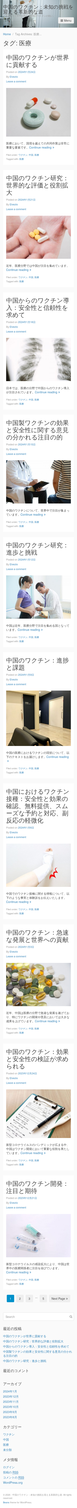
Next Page (58, 1298)
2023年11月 (11, 1401)
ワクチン (23, 154)
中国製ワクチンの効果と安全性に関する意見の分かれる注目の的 (37, 429)
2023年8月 (10, 1417)
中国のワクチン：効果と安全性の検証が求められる (37, 1058)
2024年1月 (10, 1391)
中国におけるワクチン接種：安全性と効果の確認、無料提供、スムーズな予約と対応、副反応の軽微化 (37, 805)
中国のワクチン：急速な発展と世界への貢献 (37, 936)
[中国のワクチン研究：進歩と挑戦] (38, 597)
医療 (36, 154)
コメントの (13, 1477)
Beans (6, 1502)
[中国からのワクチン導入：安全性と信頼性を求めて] (38, 359)
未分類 (7, 1450)
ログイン (9, 1467)
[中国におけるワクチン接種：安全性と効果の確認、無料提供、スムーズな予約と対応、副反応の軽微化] (38, 865)
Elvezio (14, 76)
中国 (31, 154)
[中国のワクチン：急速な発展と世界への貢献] (38, 984)
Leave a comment (16, 81)
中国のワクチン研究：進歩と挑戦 (37, 548)
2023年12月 (11, 1396)
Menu (67, 20)
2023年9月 (10, 1412)
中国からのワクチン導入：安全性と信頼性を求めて (37, 307)
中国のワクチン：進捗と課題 (37, 664)
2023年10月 (11, 1407)
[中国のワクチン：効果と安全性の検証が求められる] (38, 1113)
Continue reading (40, 147)
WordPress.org (13, 1482)
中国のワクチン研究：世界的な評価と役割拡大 (37, 185)
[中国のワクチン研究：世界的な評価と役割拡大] (38, 237)
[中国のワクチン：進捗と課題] (38, 718)
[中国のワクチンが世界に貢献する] (38, 112)
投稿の (10, 1472)
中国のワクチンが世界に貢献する (37, 61)
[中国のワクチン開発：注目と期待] (38, 1235)
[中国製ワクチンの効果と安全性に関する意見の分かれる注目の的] (38, 481)
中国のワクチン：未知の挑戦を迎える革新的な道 (38, 9)
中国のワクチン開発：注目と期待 (37, 1187)
